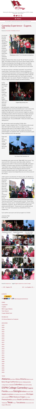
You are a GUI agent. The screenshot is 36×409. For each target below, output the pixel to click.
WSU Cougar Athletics (7, 309)
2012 (3, 353)
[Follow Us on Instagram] (19, 15)
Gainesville (10, 391)
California (14, 382)
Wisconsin (8, 404)
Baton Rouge (6, 382)
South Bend (14, 399)
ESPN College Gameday (14, 387)
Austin (31, 379)
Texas (10, 402)
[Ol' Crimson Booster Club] (18, 5)
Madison (17, 394)
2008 (3, 361)
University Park (28, 402)
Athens (17, 379)
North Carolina (5, 397)
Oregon (29, 283)
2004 (3, 370)
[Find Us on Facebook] (14, 15)
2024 (3, 327)
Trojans (14, 402)
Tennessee (4, 402)
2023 (3, 329)
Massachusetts (23, 394)
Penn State (27, 397)
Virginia (3, 404)
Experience (8, 283)
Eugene (16, 283)
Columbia (11, 384)
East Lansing (29, 384)
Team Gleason (5, 311)
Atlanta (23, 379)
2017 (3, 342)
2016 (3, 344)
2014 (3, 348)
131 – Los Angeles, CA (28, 287)
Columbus (18, 384)
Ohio (11, 397)
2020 (3, 336)
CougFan (4, 306)
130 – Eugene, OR (7, 287)
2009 (3, 359)
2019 (3, 338)
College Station (5, 384)
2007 (3, 363)
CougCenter (5, 304)
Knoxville (28, 391)
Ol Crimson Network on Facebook (10, 319)
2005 (3, 368)
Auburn (28, 379)
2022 (3, 331)
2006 (3, 365)
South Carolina (22, 399)
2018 (3, 340)
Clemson (20, 382)
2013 (3, 351)
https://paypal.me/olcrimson (21, 298)
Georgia (17, 391)
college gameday (26, 382)
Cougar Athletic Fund (7, 313)
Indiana (23, 391)
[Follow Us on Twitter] (17, 15)
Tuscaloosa (20, 402)
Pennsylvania (7, 399)
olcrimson (17, 30)
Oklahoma (16, 397)
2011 (3, 355)
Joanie (25, 283)
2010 (3, 357)
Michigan (29, 394)
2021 (3, 334)
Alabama (6, 379)
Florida (5, 391)
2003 (3, 372)
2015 (3, 346)
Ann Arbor (12, 379)
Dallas (23, 384)
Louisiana (10, 394)
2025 (3, 325)
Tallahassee (31, 399)
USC (33, 402)
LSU (14, 394)
